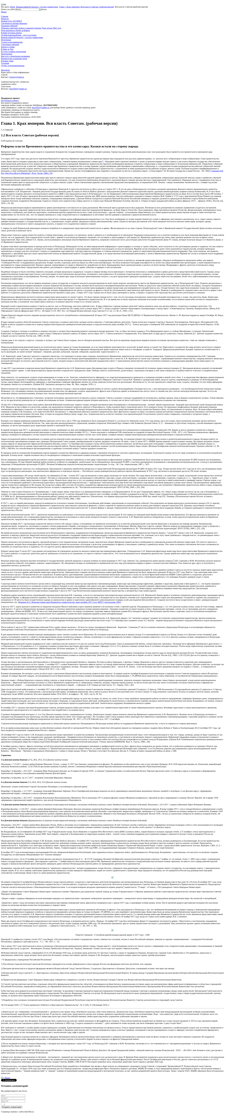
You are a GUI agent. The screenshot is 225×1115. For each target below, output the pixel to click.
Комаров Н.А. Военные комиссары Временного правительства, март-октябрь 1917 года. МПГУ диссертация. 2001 (69, 602)
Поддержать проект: (10, 100)
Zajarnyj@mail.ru (16, 77)
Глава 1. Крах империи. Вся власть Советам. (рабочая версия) (86, 7)
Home (12, 7)
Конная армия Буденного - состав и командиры (37, 7)
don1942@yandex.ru (18, 89)
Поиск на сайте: (8, 9)
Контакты (5, 70)
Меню (4, 12)
